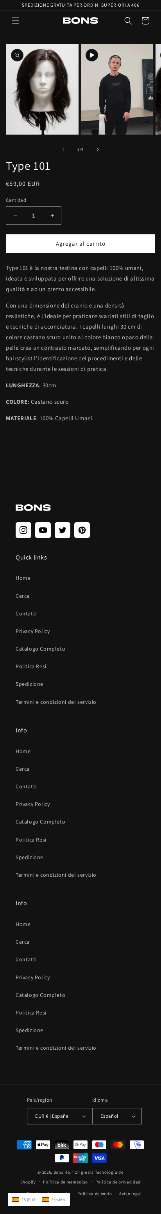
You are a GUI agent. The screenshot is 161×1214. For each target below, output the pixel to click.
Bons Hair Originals (74, 1172)
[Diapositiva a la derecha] (97, 149)
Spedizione (29, 683)
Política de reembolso (65, 1182)
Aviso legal (130, 1193)
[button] (15, 20)
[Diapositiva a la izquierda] (63, 149)
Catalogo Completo (40, 648)
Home (23, 577)
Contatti (26, 613)
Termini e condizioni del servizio (56, 701)
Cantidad (16, 200)
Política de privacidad (118, 1182)
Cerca (23, 595)
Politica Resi (31, 666)
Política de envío (94, 1193)
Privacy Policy (33, 631)
